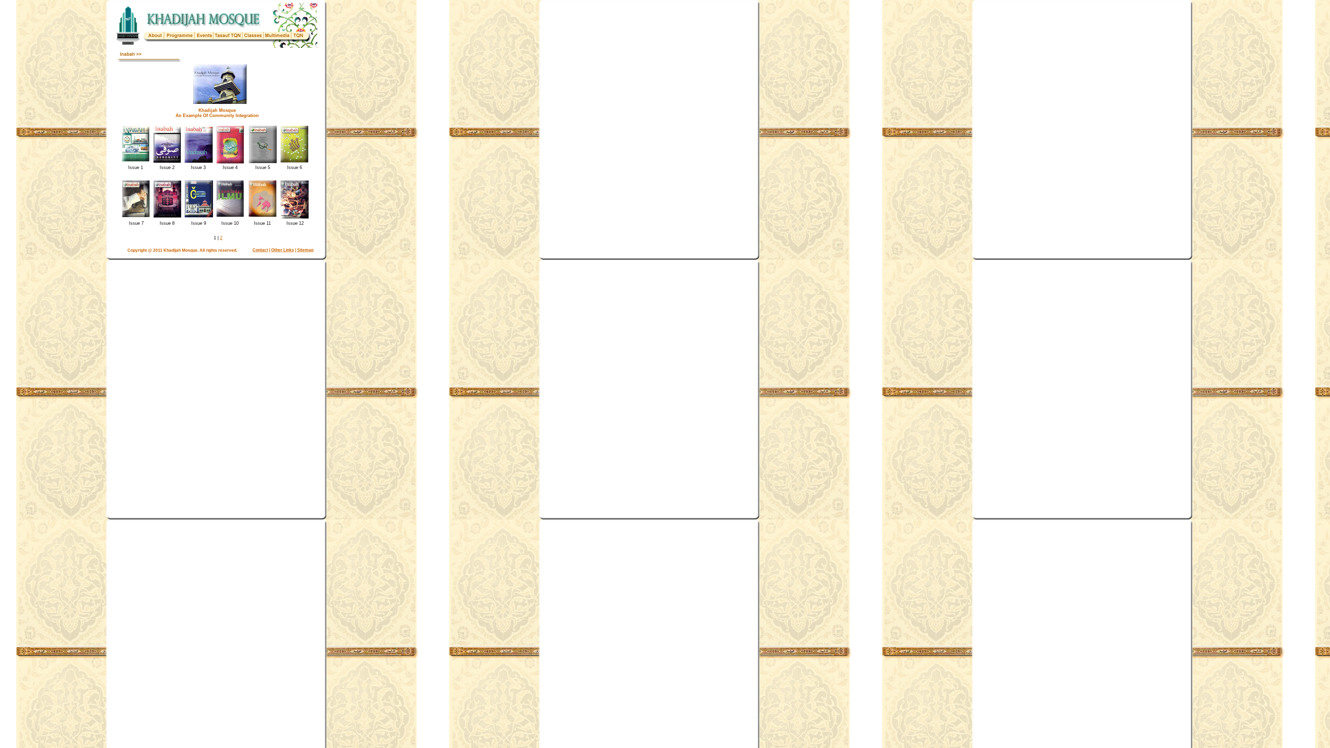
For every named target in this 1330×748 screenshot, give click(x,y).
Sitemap (305, 250)
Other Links (282, 250)
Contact (260, 250)
